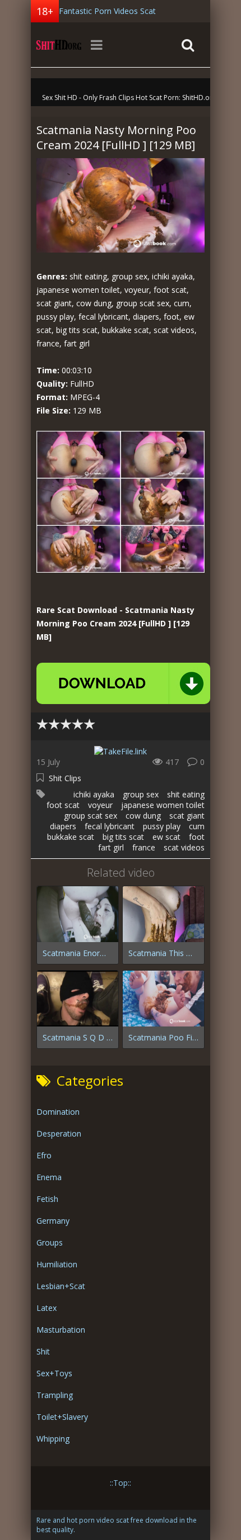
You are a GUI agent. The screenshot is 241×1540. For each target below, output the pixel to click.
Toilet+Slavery (62, 1416)
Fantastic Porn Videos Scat (107, 11)
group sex (141, 794)
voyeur (100, 805)
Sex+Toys (54, 1373)
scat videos (184, 847)
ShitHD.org (59, 44)
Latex (46, 1308)
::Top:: (120, 1482)
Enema (49, 1177)
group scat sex (90, 815)
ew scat (166, 836)
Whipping (52, 1438)
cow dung (143, 815)
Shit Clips (65, 778)
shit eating (186, 794)
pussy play (161, 826)
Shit (43, 1351)
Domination (58, 1111)
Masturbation (60, 1329)
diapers (63, 826)
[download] (123, 683)
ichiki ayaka (93, 794)
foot (197, 836)
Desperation (58, 1133)
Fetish (47, 1199)
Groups (49, 1242)
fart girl (111, 847)
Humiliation (56, 1264)
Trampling (54, 1395)
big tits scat (123, 836)
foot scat (63, 805)
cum (197, 826)
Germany (52, 1220)
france (143, 847)
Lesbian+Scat (60, 1286)
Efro (44, 1155)
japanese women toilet (163, 805)
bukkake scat (70, 836)
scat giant (187, 815)
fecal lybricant (110, 826)
